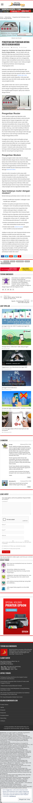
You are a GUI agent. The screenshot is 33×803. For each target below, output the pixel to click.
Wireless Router (6, 263)
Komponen (3, 712)
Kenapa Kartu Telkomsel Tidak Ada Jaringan (15, 346)
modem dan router (22, 75)
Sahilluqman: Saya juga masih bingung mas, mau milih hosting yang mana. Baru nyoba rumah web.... (19, 577)
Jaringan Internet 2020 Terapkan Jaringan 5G (15, 326)
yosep (10, 444)
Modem (13, 261)
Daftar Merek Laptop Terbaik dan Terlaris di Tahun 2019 (13, 297)
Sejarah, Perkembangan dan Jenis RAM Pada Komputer (20, 301)
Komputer (2, 710)
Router (27, 261)
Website (4, 535)
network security (19, 226)
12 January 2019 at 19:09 (25, 481)
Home (1, 17)
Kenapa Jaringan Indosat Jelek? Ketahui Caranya (16, 408)
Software (2, 721)
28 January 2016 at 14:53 (25, 444)
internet (6, 261)
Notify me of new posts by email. (12, 548)
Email (3, 530)
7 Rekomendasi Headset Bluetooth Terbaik (11, 685)
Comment (5, 501)
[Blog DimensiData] (16, 4)
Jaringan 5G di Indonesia (9, 387)
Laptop (2, 707)
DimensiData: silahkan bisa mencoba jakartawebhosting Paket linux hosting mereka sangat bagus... (18, 571)
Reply (29, 477)
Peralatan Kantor (4, 715)
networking (20, 261)
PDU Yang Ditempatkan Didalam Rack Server (11, 697)
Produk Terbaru (4, 704)
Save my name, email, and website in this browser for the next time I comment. (16, 542)
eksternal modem (11, 169)
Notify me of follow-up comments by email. (15, 546)
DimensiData (6, 47)
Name (4, 524)
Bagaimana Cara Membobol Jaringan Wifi (14, 367)
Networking (8, 17)
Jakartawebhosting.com (23, 726)
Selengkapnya (12, 796)
